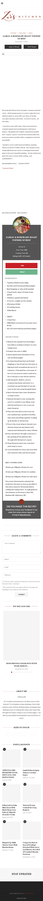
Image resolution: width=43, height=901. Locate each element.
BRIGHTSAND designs (28, 893)
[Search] (41, 3)
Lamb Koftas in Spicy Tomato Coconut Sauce (31, 772)
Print (22, 272)
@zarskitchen (25, 515)
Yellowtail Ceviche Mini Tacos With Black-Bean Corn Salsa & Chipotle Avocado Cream (9, 810)
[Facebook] (26, 3)
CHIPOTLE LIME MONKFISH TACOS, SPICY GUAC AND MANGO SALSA (10, 773)
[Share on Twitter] (20, 528)
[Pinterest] (33, 3)
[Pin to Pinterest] (22, 528)
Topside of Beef (7, 168)
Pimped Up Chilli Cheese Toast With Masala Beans (9, 845)
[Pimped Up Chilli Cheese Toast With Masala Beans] (11, 831)
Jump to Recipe (14, 47)
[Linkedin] (35, 3)
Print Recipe (32, 47)
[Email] (37, 3)
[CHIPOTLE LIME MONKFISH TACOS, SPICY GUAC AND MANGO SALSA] (11, 758)
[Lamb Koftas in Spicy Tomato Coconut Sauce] (32, 758)
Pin (22, 265)
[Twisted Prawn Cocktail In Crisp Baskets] (32, 793)
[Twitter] (28, 3)
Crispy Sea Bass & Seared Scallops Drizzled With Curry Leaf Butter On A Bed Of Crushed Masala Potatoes (31, 848)
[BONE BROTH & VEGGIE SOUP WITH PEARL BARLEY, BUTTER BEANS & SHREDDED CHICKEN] (21, 635)
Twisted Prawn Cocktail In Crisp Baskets (29, 807)
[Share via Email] (24, 528)
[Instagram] (30, 3)
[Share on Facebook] (18, 528)
